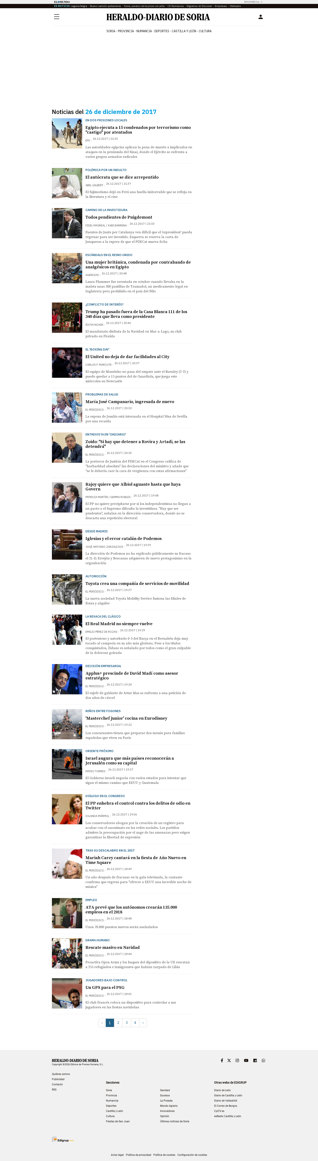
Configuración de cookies (192, 1154)
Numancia (112, 1100)
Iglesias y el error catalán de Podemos (123, 538)
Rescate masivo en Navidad (112, 947)
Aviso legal (117, 1154)
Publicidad (58, 1079)
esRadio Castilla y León (227, 1116)
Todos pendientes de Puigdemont (118, 217)
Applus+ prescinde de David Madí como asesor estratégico (131, 676)
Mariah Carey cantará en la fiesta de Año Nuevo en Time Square (135, 860)
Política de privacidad (138, 1154)
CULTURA (205, 31)
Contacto (57, 1084)
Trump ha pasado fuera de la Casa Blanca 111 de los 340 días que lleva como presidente (136, 314)
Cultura (110, 1116)
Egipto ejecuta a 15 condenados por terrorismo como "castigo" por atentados (138, 130)
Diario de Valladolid (225, 1100)
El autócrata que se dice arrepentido (122, 177)
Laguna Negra (79, 6)
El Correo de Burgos (225, 1105)
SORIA (110, 31)
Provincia (111, 1095)
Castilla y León (114, 1111)
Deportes (111, 1105)
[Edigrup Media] (63, 1139)
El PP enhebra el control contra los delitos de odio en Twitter (137, 806)
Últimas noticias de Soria (174, 1121)
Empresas (221, 6)
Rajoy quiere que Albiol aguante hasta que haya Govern (133, 487)
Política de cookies (164, 1154)
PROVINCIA (126, 31)
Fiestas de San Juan (118, 1121)
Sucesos (165, 1095)
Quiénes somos (61, 1074)
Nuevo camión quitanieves (105, 6)
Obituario (235, 6)
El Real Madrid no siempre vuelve (119, 624)
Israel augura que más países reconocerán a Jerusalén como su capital (129, 761)
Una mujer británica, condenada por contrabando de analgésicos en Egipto (138, 265)
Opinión (164, 1116)
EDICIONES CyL (252, 2)
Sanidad (165, 1090)
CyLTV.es (219, 1111)
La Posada (166, 1100)
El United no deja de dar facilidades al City (127, 357)
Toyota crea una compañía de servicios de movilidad (137, 583)
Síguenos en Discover (199, 6)
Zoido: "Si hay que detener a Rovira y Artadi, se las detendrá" (135, 444)
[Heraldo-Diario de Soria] (158, 17)
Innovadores (167, 1111)
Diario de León (222, 1090)
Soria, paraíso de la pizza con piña (144, 6)
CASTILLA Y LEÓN (184, 31)
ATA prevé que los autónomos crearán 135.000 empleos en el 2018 (131, 910)
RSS (54, 1089)
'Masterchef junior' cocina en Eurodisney (126, 718)
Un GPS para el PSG (105, 987)
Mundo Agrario (169, 1105)
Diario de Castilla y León (228, 1095)
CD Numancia (175, 6)
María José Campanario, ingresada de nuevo (129, 402)
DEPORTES (161, 31)
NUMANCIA (144, 31)
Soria (109, 1090)
